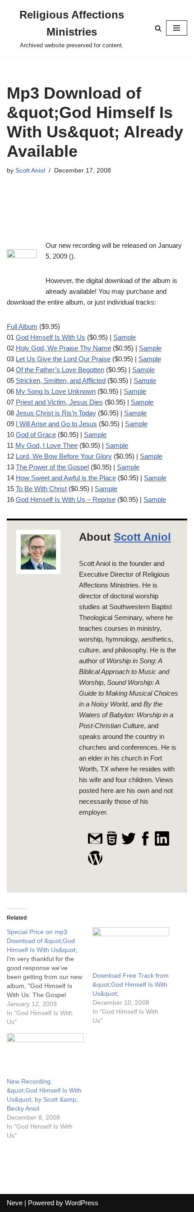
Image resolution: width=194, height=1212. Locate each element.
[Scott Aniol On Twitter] (128, 844)
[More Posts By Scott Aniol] (95, 863)
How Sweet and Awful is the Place (66, 478)
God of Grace (36, 434)
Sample (124, 337)
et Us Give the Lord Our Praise (65, 359)
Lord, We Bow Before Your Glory (64, 456)
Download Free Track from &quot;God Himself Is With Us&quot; (130, 984)
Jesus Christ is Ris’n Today (56, 413)
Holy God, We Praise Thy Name (63, 348)
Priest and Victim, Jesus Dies (59, 402)
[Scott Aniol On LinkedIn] (162, 844)
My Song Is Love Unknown (56, 391)
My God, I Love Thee (46, 445)
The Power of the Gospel (52, 467)
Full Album (22, 326)
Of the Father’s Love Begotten (60, 370)
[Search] (158, 28)
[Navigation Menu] (176, 28)
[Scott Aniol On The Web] (112, 844)
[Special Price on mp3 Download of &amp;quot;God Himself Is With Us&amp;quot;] (49, 976)
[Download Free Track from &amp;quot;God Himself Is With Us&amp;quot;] (130, 949)
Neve (15, 1203)
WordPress (81, 1203)
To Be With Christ (41, 488)
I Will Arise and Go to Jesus (56, 424)
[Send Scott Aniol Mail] (95, 844)
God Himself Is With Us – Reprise (65, 499)
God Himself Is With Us (50, 337)
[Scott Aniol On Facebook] (145, 844)
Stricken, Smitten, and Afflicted (61, 380)
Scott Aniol (30, 170)
